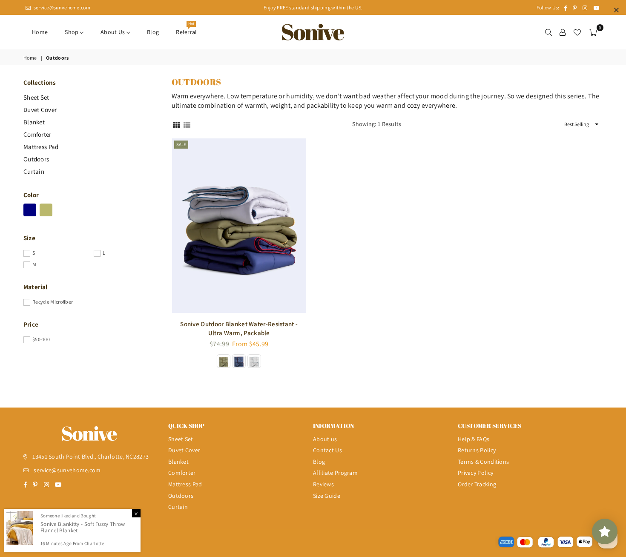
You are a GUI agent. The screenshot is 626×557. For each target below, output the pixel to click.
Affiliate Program (335, 473)
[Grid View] (176, 124)
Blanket (34, 122)
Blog (153, 32)
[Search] (548, 32)
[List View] (187, 124)
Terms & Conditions (483, 461)
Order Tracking (477, 484)
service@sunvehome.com (61, 7)
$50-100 (41, 339)
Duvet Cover (40, 110)
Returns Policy (477, 450)
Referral (186, 29)
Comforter (37, 134)
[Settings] (562, 32)
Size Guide (326, 496)
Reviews (323, 484)
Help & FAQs (473, 439)
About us (113, 32)
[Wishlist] (577, 32)
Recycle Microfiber (52, 302)
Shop (72, 32)
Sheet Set (36, 97)
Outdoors (36, 159)
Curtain (33, 171)
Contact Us (327, 450)
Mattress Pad (41, 147)
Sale (181, 144)
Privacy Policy (475, 473)
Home (40, 32)
